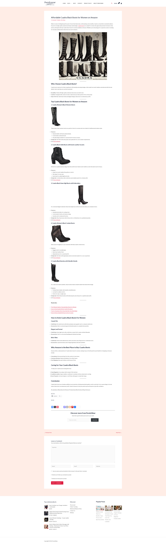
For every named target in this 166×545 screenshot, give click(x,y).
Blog (69, 3)
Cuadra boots (81, 25)
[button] (70, 3)
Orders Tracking (73, 506)
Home (64, 3)
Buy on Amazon (56, 141)
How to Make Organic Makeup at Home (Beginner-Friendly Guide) (117, 514)
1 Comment (53, 20)
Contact (80, 3)
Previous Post (48, 432)
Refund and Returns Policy (76, 508)
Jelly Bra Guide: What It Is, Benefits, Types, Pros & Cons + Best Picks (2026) (100, 515)
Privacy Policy (88, 3)
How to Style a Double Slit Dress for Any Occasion (62, 312)
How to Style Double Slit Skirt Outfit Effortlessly (62, 309)
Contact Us (72, 510)
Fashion (58, 20)
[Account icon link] (121, 3)
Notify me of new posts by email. (59, 478)
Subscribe (95, 420)
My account (72, 505)
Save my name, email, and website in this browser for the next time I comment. (70, 471)
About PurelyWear (98, 3)
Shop (74, 3)
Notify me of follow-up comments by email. (61, 474)
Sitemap (72, 512)
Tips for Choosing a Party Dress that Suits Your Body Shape (64, 311)
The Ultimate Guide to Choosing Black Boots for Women (63, 307)
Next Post (119, 432)
